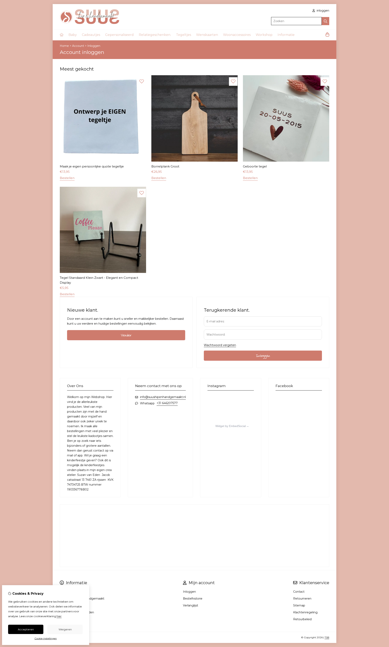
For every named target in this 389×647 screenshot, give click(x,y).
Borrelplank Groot (165, 166)
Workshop (264, 35)
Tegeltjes (183, 35)
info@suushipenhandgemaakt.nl (163, 397)
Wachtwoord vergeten (220, 345)
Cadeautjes (91, 35)
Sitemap (299, 605)
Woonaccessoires (237, 35)
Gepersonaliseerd (119, 35)
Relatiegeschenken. (155, 35)
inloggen (322, 10)
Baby (72, 35)
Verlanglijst (190, 605)
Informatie (286, 35)
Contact (299, 591)
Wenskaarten (207, 35)
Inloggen (93, 46)
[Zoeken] (325, 21)
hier (59, 616)
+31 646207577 (167, 403)
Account (78, 46)
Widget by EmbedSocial (230, 426)
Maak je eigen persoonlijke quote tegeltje (92, 166)
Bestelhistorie (192, 598)
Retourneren (302, 598)
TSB (327, 637)
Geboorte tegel (255, 166)
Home (64, 46)
